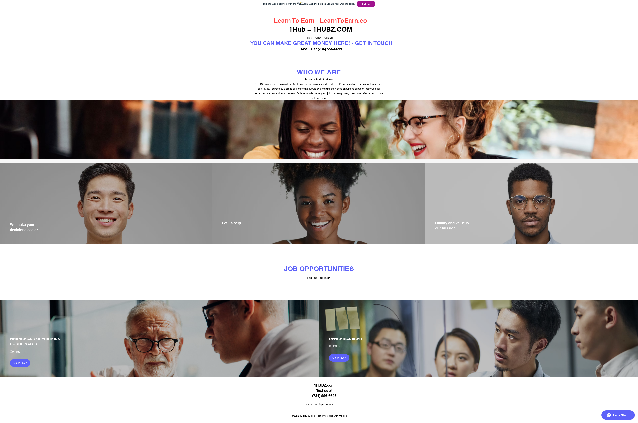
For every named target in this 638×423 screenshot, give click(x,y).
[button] (20, 363)
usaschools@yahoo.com (319, 404)
